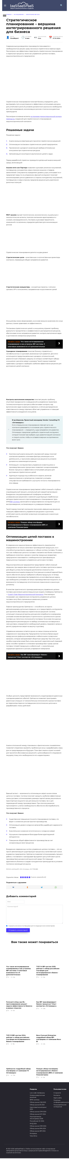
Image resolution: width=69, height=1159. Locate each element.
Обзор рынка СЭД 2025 (38, 1102)
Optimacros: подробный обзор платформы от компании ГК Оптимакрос (18, 1071)
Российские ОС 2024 (37, 1121)
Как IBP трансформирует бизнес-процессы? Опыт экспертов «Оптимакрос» (46, 1004)
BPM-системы (34, 1100)
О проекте (57, 1093)
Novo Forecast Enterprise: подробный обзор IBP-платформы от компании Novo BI (48, 1038)
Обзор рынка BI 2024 (37, 1105)
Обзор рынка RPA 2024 (38, 1128)
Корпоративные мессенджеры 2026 (36, 1117)
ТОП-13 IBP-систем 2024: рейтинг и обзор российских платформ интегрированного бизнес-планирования (18, 1038)
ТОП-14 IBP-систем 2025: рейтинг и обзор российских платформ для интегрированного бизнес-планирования (47, 971)
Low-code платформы (37, 1093)
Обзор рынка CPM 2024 (38, 1111)
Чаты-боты (33, 1136)
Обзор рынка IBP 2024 (38, 1131)
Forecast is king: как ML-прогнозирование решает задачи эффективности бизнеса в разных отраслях (19, 1005)
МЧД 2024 (33, 1123)
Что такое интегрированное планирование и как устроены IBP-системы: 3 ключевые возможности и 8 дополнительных (18, 971)
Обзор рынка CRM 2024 (38, 1126)
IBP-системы (15, 502)
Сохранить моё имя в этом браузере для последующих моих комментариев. (31, 926)
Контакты (57, 1095)
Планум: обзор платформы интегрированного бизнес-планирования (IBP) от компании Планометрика (49, 1072)
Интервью (33, 1133)
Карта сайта (58, 1098)
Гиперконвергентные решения (37, 1096)
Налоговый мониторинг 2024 (38, 1108)
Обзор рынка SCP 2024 (38, 1114)
